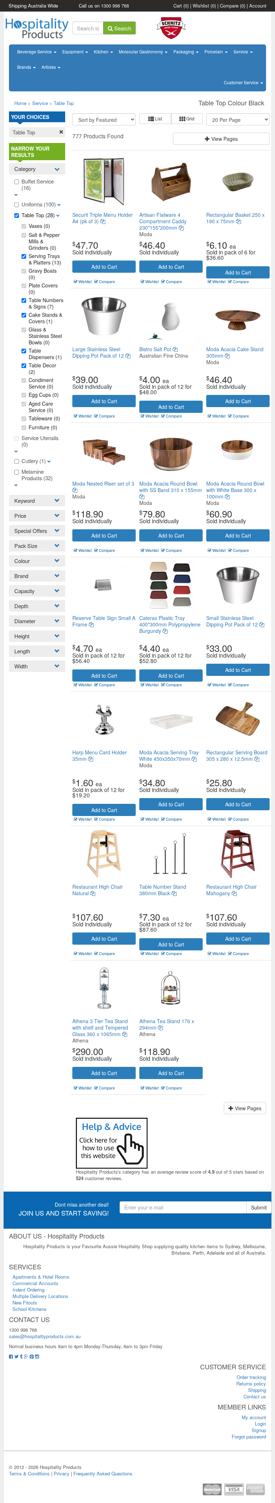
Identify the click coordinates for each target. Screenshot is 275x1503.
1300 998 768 (115, 5)
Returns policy (251, 1383)
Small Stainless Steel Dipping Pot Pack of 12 (232, 621)
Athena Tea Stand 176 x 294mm (166, 1024)
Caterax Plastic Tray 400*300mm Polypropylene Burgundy (170, 624)
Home (20, 103)
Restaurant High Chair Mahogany (231, 890)
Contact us (254, 1396)
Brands (24, 67)
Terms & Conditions (29, 1473)
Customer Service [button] (242, 82)
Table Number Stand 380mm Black (162, 890)
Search (122, 28)
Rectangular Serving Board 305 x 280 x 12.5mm (236, 755)
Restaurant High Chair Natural (97, 890)
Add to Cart (104, 266)
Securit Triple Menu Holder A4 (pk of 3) (102, 218)
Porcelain (214, 51)
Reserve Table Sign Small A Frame (103, 621)
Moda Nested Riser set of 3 (103, 483)
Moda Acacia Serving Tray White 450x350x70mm (169, 755)
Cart (181, 5)
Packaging (184, 51)
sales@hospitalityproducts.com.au (45, 1336)
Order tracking (251, 1377)
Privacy (61, 1473)
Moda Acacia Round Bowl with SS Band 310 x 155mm (170, 486)
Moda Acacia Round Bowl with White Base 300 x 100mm (235, 490)
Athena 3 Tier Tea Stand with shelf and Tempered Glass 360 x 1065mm (100, 1027)
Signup (259, 1430)
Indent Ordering (28, 1289)
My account (254, 1417)
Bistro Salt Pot (156, 349)
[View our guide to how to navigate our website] (112, 1142)
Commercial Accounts (35, 1283)
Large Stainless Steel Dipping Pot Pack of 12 (98, 352)
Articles (49, 67)
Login (260, 1423)
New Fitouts (25, 1302)
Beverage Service (35, 51)
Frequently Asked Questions (102, 1473)
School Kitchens (30, 1309)
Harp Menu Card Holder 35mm (99, 755)
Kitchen (102, 51)
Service (241, 51)
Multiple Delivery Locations (40, 1296)
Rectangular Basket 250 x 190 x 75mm (235, 218)
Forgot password (249, 1436)
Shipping (257, 1390)
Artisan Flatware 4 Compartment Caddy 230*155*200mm (163, 221)
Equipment (73, 51)
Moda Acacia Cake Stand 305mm (235, 352)
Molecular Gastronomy (141, 51)
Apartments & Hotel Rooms (41, 1276)
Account (257, 5)
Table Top (64, 103)
